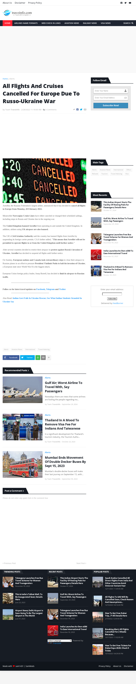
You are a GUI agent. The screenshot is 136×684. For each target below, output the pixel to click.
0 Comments (51, 109)
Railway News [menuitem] (90, 23)
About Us (7, 2)
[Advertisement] (68, 49)
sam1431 (20, 666)
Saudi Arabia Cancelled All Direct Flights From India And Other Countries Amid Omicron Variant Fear (119, 582)
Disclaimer (20, 2)
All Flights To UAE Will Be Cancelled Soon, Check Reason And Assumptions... (119, 599)
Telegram (50, 289)
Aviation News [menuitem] (72, 23)
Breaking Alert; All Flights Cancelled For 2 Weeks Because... (117, 632)
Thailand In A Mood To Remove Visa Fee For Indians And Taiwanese (62, 424)
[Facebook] (77, 109)
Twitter (62, 289)
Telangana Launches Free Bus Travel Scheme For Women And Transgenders (118, 237)
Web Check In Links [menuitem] (51, 23)
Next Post (80, 563)
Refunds (95, 174)
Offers (128, 170)
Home (5, 78)
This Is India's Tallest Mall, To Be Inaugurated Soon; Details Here (28, 597)
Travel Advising (44, 349)
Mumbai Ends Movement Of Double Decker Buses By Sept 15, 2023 (65, 461)
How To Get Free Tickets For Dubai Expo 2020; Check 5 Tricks (118, 648)
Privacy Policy (35, 2)
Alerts (12, 78)
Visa (127, 174)
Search (127, 23)
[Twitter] (81, 109)
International (30, 349)
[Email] (85, 109)
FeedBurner (118, 303)
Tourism (104, 174)
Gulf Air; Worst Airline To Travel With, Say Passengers (63, 387)
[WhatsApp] (37, 357)
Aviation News (17, 349)
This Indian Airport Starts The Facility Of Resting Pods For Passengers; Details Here (117, 205)
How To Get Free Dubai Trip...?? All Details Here (116, 614)
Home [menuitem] (7, 23)
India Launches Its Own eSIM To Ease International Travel (118, 252)
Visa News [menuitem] (106, 23)
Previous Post (10, 563)
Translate (57, 643)
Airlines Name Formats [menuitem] (26, 23)
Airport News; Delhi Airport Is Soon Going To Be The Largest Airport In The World (29, 613)
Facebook (40, 289)
